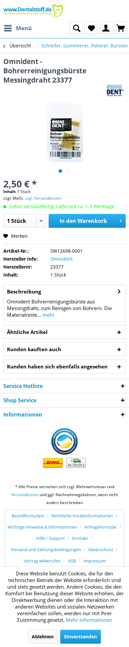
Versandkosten (25, 494)
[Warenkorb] (120, 28)
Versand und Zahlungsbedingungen (46, 549)
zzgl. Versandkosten (43, 198)
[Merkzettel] (91, 28)
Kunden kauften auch (34, 349)
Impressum (94, 561)
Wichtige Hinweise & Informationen (42, 527)
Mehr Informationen (89, 619)
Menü (24, 28)
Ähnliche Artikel (27, 332)
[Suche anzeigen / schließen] (76, 28)
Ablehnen (43, 636)
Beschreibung (24, 291)
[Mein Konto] (105, 28)
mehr (48, 314)
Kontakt (80, 538)
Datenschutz (100, 549)
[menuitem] (17, 28)
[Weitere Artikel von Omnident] (116, 90)
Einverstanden (80, 636)
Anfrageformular (100, 527)
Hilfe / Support (50, 538)
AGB (72, 561)
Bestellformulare (28, 516)
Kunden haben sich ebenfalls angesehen (57, 366)
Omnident (61, 259)
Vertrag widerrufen (42, 561)
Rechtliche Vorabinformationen (82, 516)
